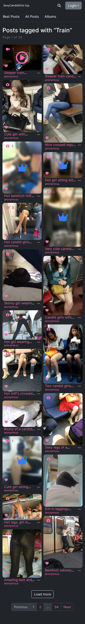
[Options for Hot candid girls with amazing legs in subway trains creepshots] (38, 242)
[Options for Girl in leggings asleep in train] (79, 509)
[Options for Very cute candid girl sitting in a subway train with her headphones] (79, 249)
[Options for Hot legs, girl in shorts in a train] (38, 522)
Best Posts (11, 16)
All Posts (32, 16)
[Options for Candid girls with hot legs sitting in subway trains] (79, 317)
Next (67, 607)
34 (56, 607)
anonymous (11, 76)
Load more (42, 594)
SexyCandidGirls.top (16, 5)
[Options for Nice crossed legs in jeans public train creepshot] (79, 145)
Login (72, 5)
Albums (50, 16)
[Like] (7, 65)
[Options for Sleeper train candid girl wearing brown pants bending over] (79, 76)
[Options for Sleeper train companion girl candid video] (38, 73)
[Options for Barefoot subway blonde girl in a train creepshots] (79, 570)
